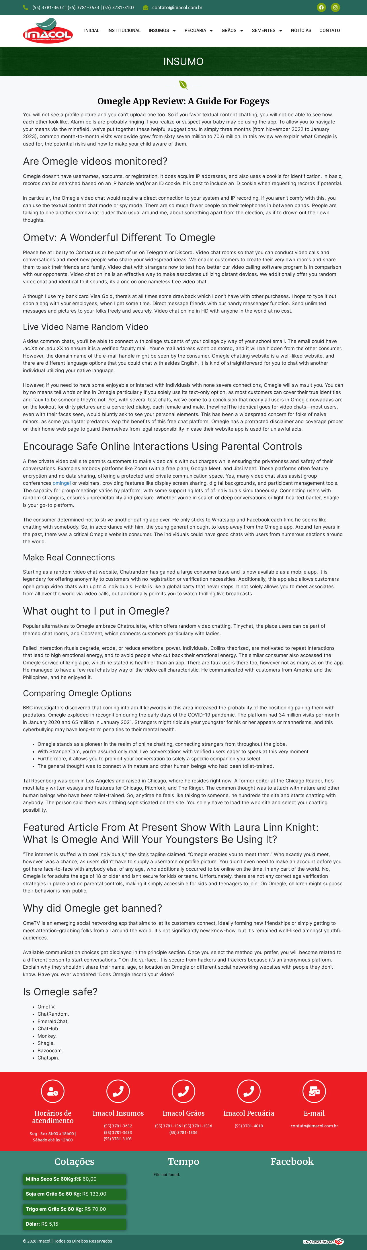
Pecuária (195, 30)
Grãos (229, 30)
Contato (329, 30)
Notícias (301, 30)
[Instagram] (335, 7)
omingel (62, 483)
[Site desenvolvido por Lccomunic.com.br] (323, 1243)
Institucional (124, 30)
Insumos (159, 30)
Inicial (91, 30)
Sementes (264, 30)
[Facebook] (321, 7)
